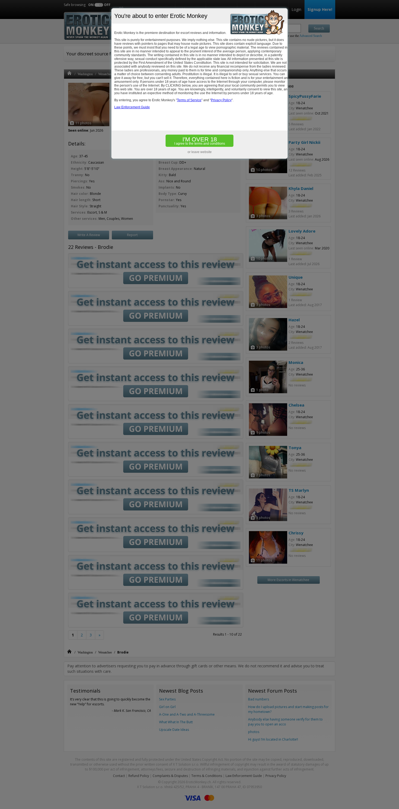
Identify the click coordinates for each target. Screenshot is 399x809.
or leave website (200, 152)
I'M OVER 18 (199, 140)
